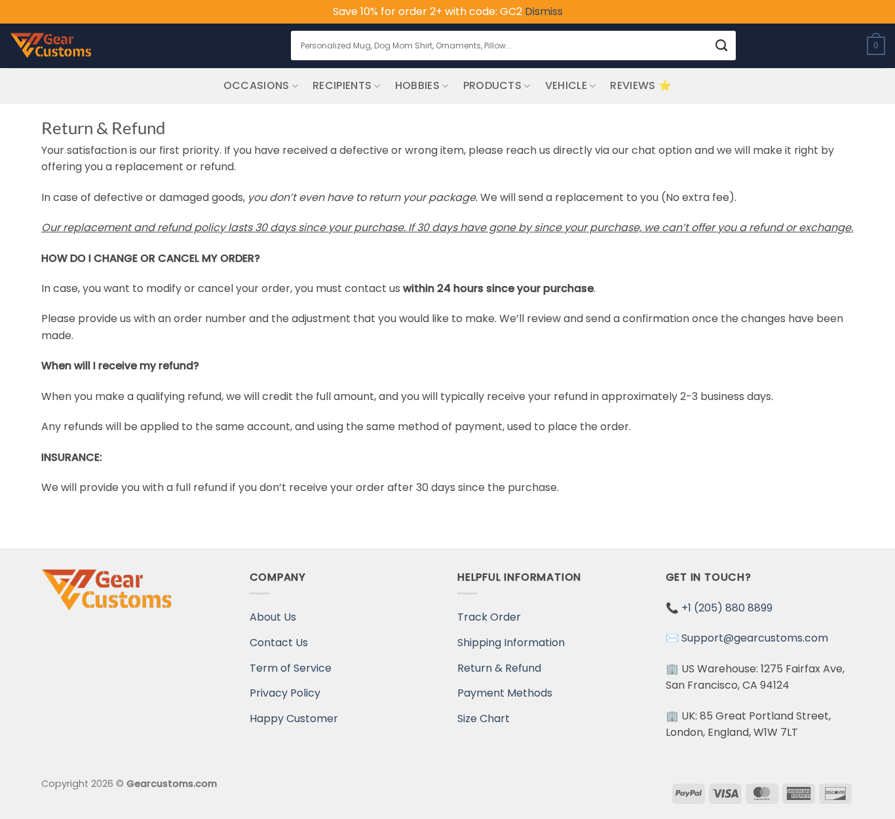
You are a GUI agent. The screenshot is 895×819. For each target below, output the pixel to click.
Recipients (342, 85)
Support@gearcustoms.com (754, 638)
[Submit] (721, 45)
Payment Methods (504, 693)
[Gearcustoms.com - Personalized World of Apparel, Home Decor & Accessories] (51, 45)
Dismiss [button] (544, 11)
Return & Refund (499, 668)
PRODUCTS (492, 85)
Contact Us (279, 642)
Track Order (489, 617)
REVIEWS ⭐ (641, 85)
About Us (273, 617)
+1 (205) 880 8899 (726, 607)
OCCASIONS (256, 85)
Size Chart (483, 718)
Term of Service (291, 668)
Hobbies (417, 85)
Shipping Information (511, 642)
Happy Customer (294, 718)
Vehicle (566, 85)
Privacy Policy (285, 693)
